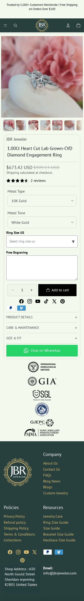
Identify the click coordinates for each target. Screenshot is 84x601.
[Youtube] (38, 301)
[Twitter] (54, 301)
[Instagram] (29, 301)
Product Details (19, 317)
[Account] (68, 25)
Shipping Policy (16, 528)
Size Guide (51, 528)
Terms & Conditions (19, 534)
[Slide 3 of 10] (33, 125)
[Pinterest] (62, 301)
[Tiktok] (46, 301)
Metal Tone (16, 213)
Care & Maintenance (22, 328)
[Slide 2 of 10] (21, 125)
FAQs (47, 475)
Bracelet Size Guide (58, 534)
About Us (50, 463)
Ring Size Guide (55, 522)
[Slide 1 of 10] (9, 125)
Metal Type (16, 191)
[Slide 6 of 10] (69, 125)
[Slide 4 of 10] (45, 125)
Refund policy (15, 522)
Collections (12, 540)
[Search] (15, 25)
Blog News (51, 481)
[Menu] (5, 25)
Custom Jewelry (55, 492)
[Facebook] (21, 301)
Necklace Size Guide (59, 540)
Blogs (47, 487)
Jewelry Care (53, 516)
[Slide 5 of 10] (57, 125)
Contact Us (51, 469)
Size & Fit (13, 338)
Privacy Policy (14, 516)
